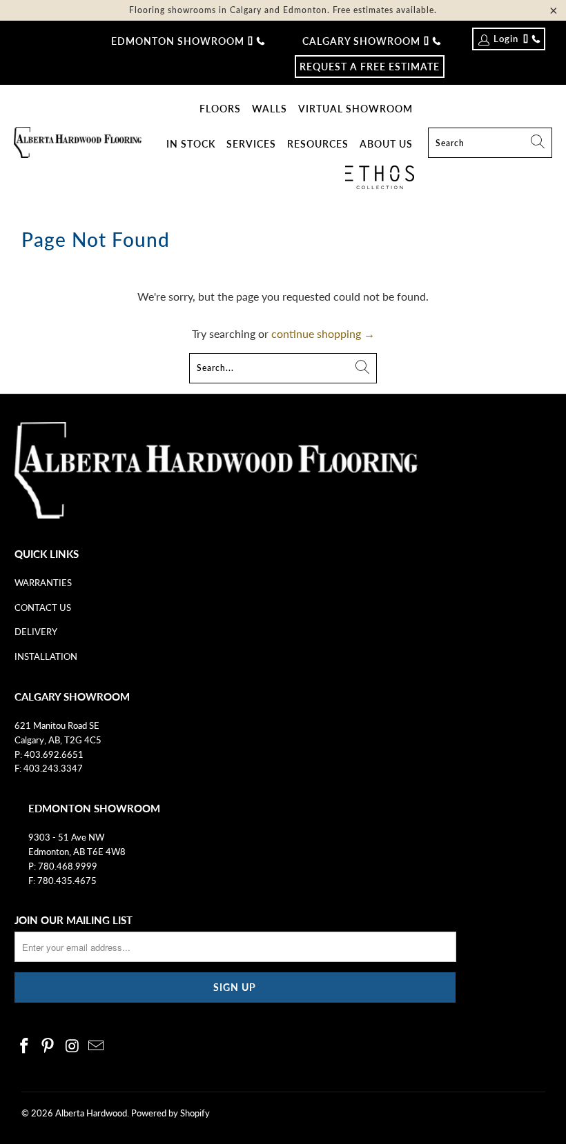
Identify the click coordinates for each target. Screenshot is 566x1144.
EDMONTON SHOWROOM (177, 41)
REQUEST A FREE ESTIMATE (370, 66)
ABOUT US (386, 144)
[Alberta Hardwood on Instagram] (72, 1046)
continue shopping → (323, 333)
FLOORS (220, 108)
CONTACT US (42, 607)
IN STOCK (190, 144)
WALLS (269, 108)
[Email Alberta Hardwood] (96, 1046)
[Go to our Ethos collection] (379, 177)
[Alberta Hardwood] (78, 143)
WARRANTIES (43, 582)
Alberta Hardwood (91, 1112)
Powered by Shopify (170, 1112)
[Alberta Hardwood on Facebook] (24, 1046)
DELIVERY (35, 631)
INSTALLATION (45, 656)
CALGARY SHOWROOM (361, 41)
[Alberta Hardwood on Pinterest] (48, 1046)
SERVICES (251, 144)
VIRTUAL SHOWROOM (355, 108)
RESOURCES (318, 144)
